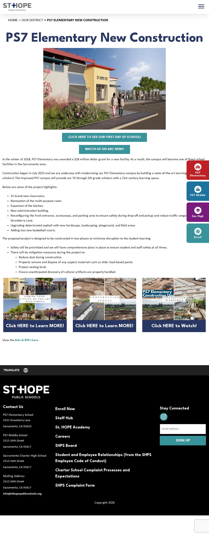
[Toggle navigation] (201, 6)
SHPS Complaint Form (75, 485)
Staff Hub (64, 418)
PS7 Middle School (15, 435)
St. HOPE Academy (72, 427)
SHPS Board (66, 446)
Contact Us (13, 407)
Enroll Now (65, 409)
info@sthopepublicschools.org (22, 493)
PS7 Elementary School (18, 415)
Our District (32, 20)
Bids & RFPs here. (27, 340)
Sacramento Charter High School (24, 455)
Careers (62, 436)
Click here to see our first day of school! (104, 137)
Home (13, 20)
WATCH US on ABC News (104, 149)
